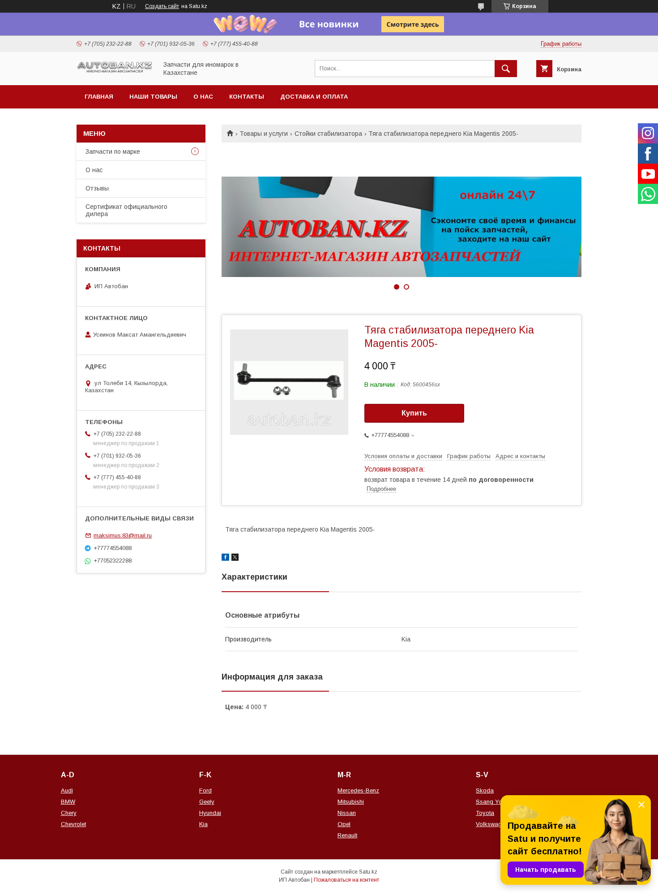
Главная (99, 96)
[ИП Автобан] (115, 71)
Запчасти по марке (112, 151)
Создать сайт (162, 6)
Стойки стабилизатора (328, 133)
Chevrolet (73, 824)
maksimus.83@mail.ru (123, 535)
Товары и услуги (263, 133)
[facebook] (225, 558)
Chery (69, 813)
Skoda (485, 790)
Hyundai (210, 813)
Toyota (485, 813)
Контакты (246, 96)
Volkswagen (492, 824)
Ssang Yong (492, 801)
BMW (68, 801)
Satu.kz (368, 872)
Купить (414, 413)
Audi (67, 790)
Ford (205, 790)
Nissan (347, 813)
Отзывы (97, 188)
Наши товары (153, 96)
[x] (235, 558)
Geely (206, 801)
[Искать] (506, 68)
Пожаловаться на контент (346, 880)
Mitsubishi (351, 801)
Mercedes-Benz (358, 790)
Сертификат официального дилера (126, 210)
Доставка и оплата (314, 96)
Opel (344, 824)
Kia (203, 824)
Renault (347, 835)
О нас (203, 96)
